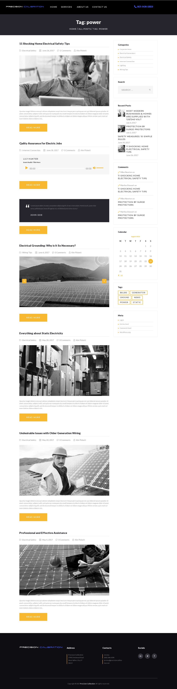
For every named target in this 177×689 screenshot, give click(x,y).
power (124, 302)
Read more (33, 127)
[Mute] (94, 168)
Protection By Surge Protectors (138, 127)
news (137, 297)
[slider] (100, 168)
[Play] (26, 167)
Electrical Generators (127, 53)
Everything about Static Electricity (41, 333)
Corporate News (125, 49)
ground (124, 297)
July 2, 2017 (131, 132)
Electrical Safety (29, 50)
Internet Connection (31, 150)
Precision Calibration (87, 684)
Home (72, 29)
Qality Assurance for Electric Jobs (40, 143)
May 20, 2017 (48, 440)
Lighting (123, 65)
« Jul (121, 275)
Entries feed (124, 324)
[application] (64, 168)
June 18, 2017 (52, 150)
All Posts (85, 29)
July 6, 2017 (131, 122)
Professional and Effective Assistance (43, 532)
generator (138, 292)
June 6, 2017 (43, 252)
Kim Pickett (81, 50)
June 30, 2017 (124, 142)
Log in (122, 320)
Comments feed (125, 328)
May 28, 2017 (48, 340)
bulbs (123, 292)
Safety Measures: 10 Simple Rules (135, 137)
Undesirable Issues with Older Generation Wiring (50, 433)
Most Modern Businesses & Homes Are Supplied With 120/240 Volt (139, 115)
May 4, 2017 (47, 540)
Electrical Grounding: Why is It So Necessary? (47, 245)
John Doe (36, 215)
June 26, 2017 (48, 50)
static (137, 302)
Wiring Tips (27, 252)
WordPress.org (125, 332)
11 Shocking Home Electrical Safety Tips (44, 43)
